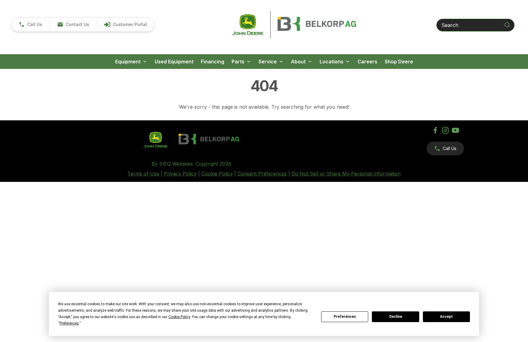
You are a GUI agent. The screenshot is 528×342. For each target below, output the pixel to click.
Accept (446, 316)
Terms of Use (143, 174)
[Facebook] (435, 130)
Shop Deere (399, 61)
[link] (125, 24)
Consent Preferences (262, 174)
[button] (30, 24)
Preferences (345, 316)
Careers (367, 61)
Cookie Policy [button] (179, 317)
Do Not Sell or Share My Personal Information (346, 174)
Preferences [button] (69, 323)
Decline (395, 316)
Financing (212, 61)
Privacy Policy (180, 174)
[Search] (507, 25)
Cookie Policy (217, 174)
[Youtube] (455, 130)
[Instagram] (445, 130)
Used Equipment (174, 61)
